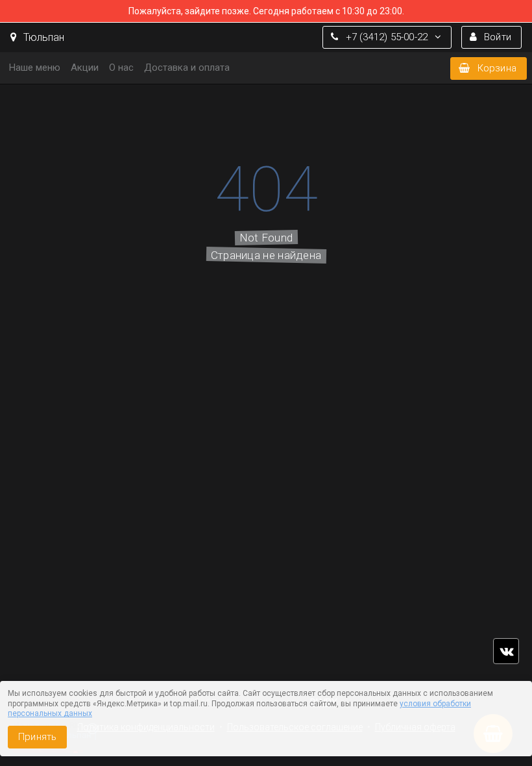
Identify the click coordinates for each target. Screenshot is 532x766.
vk (506, 651)
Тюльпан (42, 37)
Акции (85, 67)
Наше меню (34, 67)
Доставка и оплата (187, 67)
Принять (37, 737)
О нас (121, 67)
